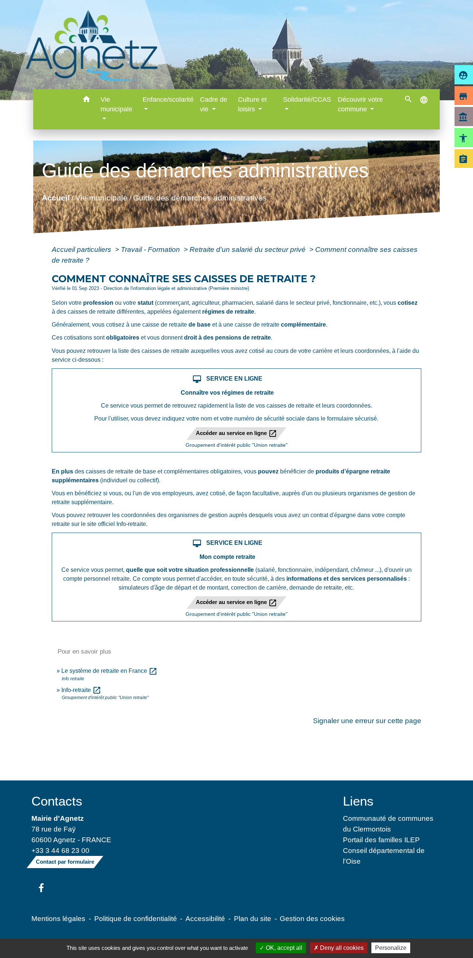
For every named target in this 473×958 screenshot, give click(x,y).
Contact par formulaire (65, 862)
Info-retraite (81, 690)
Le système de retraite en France (109, 671)
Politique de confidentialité (135, 918)
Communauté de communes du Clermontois (388, 823)
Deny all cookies (341, 948)
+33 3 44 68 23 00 (60, 850)
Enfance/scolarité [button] (168, 99)
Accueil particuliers (82, 249)
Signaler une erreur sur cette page (367, 720)
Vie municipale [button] (116, 104)
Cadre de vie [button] (213, 104)
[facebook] (41, 888)
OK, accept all (283, 948)
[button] (86, 100)
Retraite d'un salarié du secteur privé (248, 249)
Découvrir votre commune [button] (360, 104)
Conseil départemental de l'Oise (384, 855)
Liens (358, 801)
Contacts (56, 801)
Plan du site (252, 918)
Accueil (55, 197)
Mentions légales (58, 918)
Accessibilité (205, 918)
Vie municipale (101, 197)
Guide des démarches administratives (199, 197)
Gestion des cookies (312, 918)
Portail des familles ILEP (381, 840)
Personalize (390, 948)
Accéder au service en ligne (236, 433)
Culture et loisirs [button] (252, 104)
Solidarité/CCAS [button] (307, 99)
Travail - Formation (151, 249)
